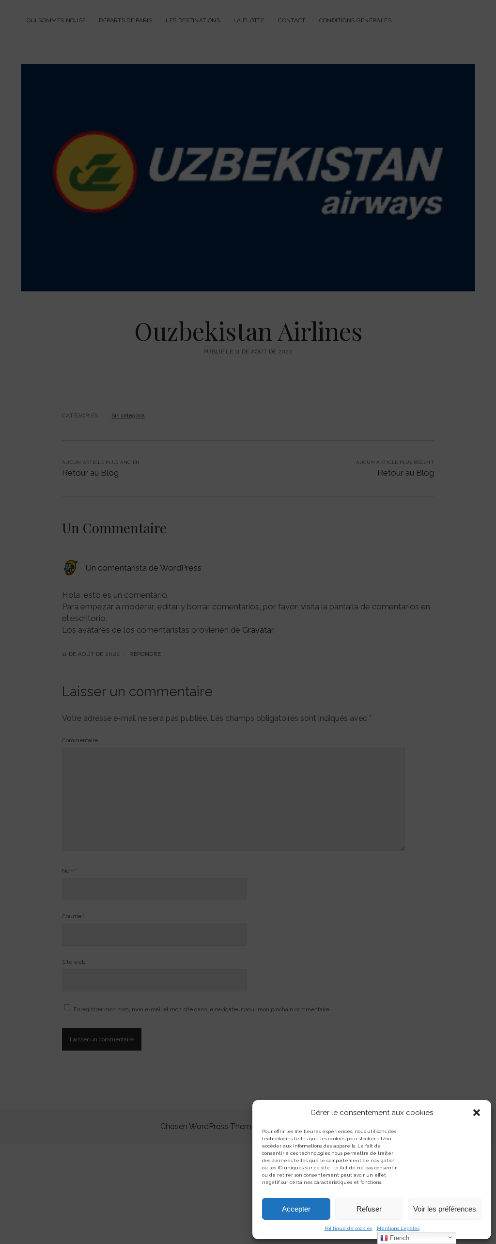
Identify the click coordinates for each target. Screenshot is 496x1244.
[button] (476, 1112)
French (398, 1238)
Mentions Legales (398, 1228)
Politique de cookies (348, 1228)
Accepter (296, 1209)
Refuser (369, 1209)
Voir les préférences (444, 1209)
